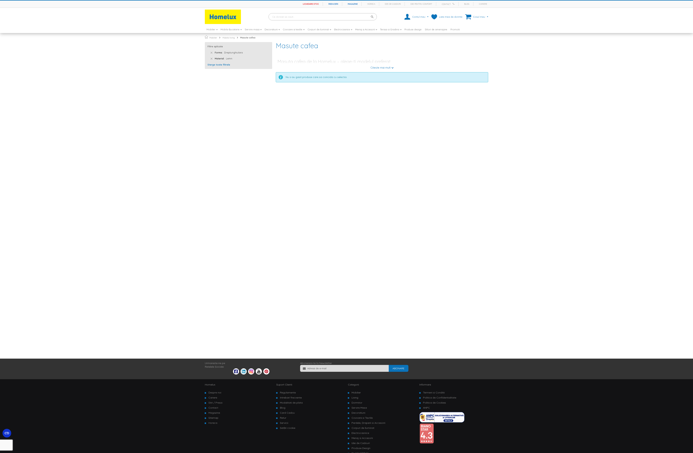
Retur (283, 417)
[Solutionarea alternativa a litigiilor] (442, 421)
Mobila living (229, 37)
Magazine (353, 4)
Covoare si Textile (362, 417)
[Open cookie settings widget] (7, 433)
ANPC (426, 407)
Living (355, 397)
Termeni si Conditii (434, 392)
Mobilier (213, 37)
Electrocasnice (360, 433)
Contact (446, 4)
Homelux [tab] (210, 384)
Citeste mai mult (381, 67)
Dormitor (357, 402)
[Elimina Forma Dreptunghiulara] (211, 53)
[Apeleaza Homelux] (454, 4)
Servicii (284, 422)
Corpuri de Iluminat (363, 428)
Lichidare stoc (311, 4)
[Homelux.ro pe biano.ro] (426, 442)
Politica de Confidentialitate (439, 397)
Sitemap (213, 417)
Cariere (483, 4)
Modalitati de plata (291, 402)
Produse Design (361, 448)
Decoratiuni (358, 412)
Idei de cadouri (393, 4)
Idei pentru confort (421, 4)
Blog (466, 4)
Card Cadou (287, 412)
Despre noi (214, 392)
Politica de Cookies (434, 402)
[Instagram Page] (251, 373)
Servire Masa (359, 407)
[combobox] (323, 16)
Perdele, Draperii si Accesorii (368, 422)
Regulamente (288, 392)
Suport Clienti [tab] (284, 384)
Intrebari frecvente (291, 397)
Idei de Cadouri (361, 443)
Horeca (371, 4)
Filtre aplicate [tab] (215, 46)
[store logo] (223, 17)
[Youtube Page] (259, 373)
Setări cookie (287, 428)
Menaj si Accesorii (362, 438)
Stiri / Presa (215, 402)
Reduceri (333, 4)
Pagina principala (206, 36)
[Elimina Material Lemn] (211, 58)
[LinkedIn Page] (244, 373)
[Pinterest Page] (266, 373)
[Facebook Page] (236, 372)
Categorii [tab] (353, 384)
